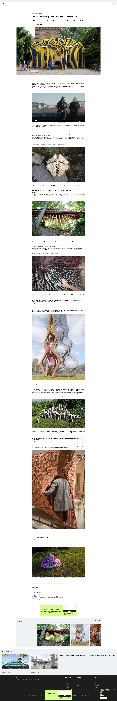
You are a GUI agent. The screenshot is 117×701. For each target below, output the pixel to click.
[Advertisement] (58, 8)
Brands (78, 681)
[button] (101, 692)
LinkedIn (96, 681)
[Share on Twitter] (41, 24)
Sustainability (54, 583)
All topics (59, 583)
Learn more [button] (102, 691)
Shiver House (66, 185)
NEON (62, 144)
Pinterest (96, 687)
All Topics (67, 687)
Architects (78, 685)
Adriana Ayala (36, 18)
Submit (66, 683)
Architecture (35, 13)
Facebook (97, 685)
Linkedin (39, 599)
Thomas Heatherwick (52, 245)
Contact (66, 685)
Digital (44, 583)
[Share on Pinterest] (38, 24)
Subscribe (67, 681)
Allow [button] (104, 697)
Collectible (40, 583)
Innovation (48, 583)
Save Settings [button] (111, 697)
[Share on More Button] (42, 24)
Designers (78, 683)
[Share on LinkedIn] (39, 24)
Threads (96, 683)
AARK (51, 185)
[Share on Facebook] (36, 24)
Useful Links (35, 587)
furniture (33, 198)
